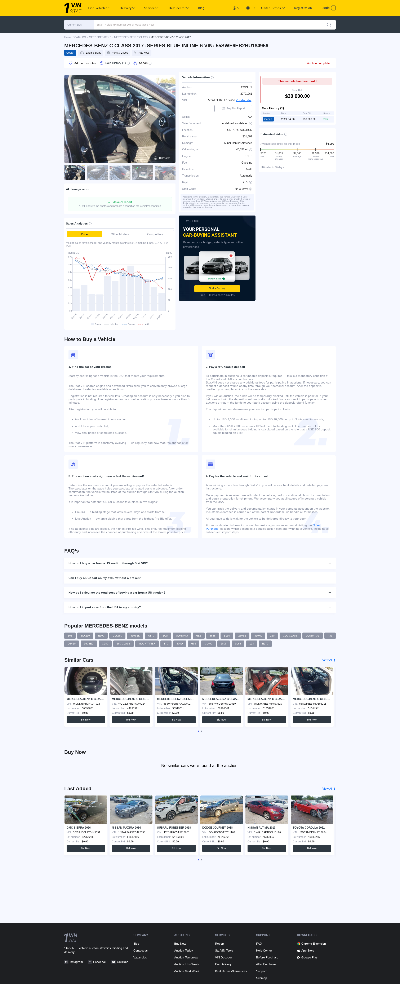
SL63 (238, 643)
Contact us (140, 950)
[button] (79, 25)
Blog (201, 8)
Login (326, 7)
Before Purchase (267, 957)
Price (84, 234)
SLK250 (85, 635)
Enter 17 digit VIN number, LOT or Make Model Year (125, 24)
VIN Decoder (223, 957)
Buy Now (180, 943)
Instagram (76, 961)
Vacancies (140, 957)
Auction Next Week (186, 971)
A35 (330, 635)
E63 (70, 635)
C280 (105, 643)
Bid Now (85, 719)
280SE (242, 635)
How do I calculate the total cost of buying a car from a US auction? (116, 592)
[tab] (198, 731)
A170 (151, 635)
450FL (258, 635)
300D (180, 643)
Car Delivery (223, 964)
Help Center (264, 950)
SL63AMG (182, 635)
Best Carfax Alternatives (231, 971)
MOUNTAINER (147, 643)
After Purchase (266, 964)
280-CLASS (123, 643)
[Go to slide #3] (120, 172)
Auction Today (183, 950)
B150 (227, 635)
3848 (212, 635)
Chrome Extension (313, 943)
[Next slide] (169, 115)
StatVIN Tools (224, 950)
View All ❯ (329, 660)
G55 (193, 643)
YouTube (122, 961)
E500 (101, 635)
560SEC (89, 643)
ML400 (208, 643)
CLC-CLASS (290, 635)
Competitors (155, 234)
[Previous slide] (70, 115)
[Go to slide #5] (165, 172)
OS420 (72, 643)
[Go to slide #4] (142, 172)
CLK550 (117, 635)
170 (166, 643)
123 (251, 643)
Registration (303, 8)
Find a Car (215, 288)
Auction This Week (186, 964)
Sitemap (261, 978)
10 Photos (164, 158)
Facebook (99, 961)
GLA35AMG (312, 635)
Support (261, 971)
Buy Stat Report (236, 108)
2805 (224, 643)
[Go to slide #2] (97, 172)
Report (219, 943)
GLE (198, 635)
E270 (265, 643)
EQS (165, 635)
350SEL (135, 635)
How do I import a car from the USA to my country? (104, 607)
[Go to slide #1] (74, 172)
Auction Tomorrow (186, 957)
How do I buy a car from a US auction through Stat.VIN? (108, 563)
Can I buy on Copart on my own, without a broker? (104, 578)
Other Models (120, 234)
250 (272, 635)
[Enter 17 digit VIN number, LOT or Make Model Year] (329, 24)
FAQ (259, 943)
